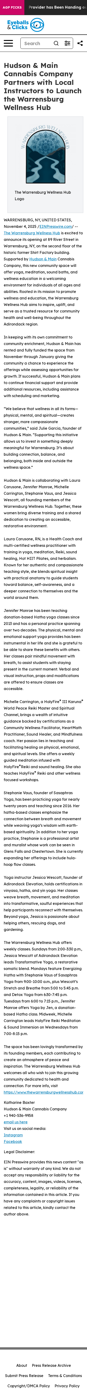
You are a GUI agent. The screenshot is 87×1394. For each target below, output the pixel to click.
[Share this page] (80, 43)
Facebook (13, 1141)
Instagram (13, 1135)
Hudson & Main (43, 259)
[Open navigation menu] (8, 43)
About (21, 1365)
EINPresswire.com (55, 226)
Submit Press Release (24, 1375)
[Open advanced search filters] (67, 43)
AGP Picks (12, 7)
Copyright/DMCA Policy (28, 1386)
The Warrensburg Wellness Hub (32, 233)
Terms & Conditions (65, 1375)
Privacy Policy (67, 1386)
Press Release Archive (51, 1365)
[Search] (56, 43)
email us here (16, 1122)
